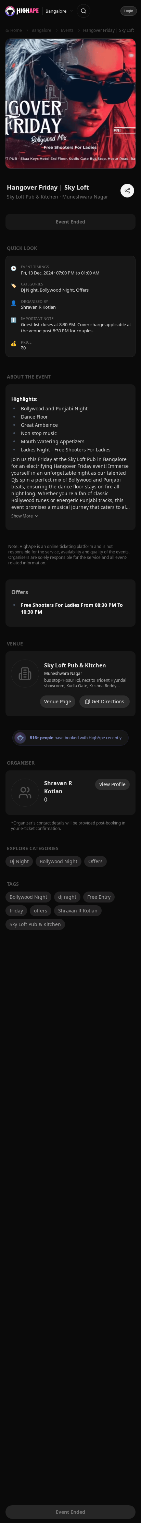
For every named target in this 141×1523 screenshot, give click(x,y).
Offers (82, 290)
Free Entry (99, 897)
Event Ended (70, 1512)
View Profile (112, 784)
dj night (67, 897)
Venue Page (57, 701)
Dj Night (29, 290)
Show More (22, 516)
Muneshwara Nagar (85, 196)
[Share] (127, 190)
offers (40, 910)
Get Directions (108, 701)
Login (128, 11)
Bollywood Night (57, 290)
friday (16, 910)
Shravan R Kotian (78, 910)
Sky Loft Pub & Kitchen (35, 924)
